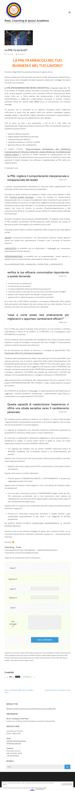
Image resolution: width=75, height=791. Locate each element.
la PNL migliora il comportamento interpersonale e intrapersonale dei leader (38, 178)
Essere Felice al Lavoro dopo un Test (57, 690)
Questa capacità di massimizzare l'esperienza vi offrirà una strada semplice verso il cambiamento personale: (38, 408)
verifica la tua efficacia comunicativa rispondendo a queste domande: (38, 274)
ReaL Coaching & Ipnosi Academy (27, 20)
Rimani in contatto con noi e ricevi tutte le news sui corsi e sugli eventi (31, 709)
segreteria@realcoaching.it (16, 741)
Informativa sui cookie (40, 788)
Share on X (63, 180)
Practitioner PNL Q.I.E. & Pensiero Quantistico (24, 353)
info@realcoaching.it (13, 743)
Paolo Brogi (21, 54)
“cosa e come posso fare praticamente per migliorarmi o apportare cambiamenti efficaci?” (38, 317)
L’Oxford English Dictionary (21, 197)
